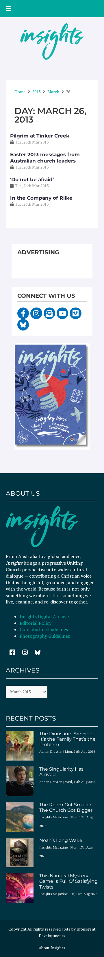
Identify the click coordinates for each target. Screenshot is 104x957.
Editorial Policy (36, 623)
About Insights (52, 947)
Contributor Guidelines (44, 629)
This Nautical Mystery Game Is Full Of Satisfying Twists (68, 881)
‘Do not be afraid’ (32, 179)
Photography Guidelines (45, 636)
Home (19, 91)
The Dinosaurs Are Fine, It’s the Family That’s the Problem (67, 739)
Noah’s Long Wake (60, 840)
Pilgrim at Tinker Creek (39, 136)
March (53, 91)
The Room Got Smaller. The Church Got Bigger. (66, 807)
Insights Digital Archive (44, 616)
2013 (36, 91)
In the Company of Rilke (41, 198)
